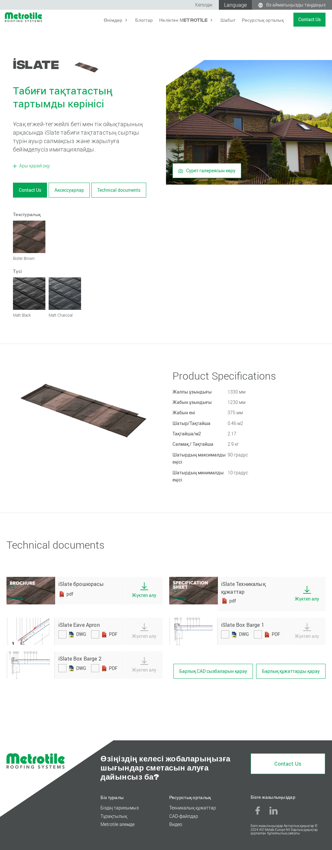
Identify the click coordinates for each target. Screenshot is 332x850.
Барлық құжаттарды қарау (291, 671)
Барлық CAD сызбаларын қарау (213, 671)
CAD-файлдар (183, 816)
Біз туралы (112, 797)
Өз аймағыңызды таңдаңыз (296, 5)
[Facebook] (258, 810)
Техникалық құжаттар (192, 808)
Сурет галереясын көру (210, 170)
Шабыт (227, 19)
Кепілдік (203, 5)
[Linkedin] (274, 810)
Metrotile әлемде (118, 824)
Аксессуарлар (69, 190)
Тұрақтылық (114, 816)
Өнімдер (114, 19)
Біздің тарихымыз (120, 808)
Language (235, 4)
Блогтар (144, 19)
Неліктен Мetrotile (183, 19)
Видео (175, 824)
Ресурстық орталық (263, 19)
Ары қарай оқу (34, 166)
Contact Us (309, 19)
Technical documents (118, 190)
